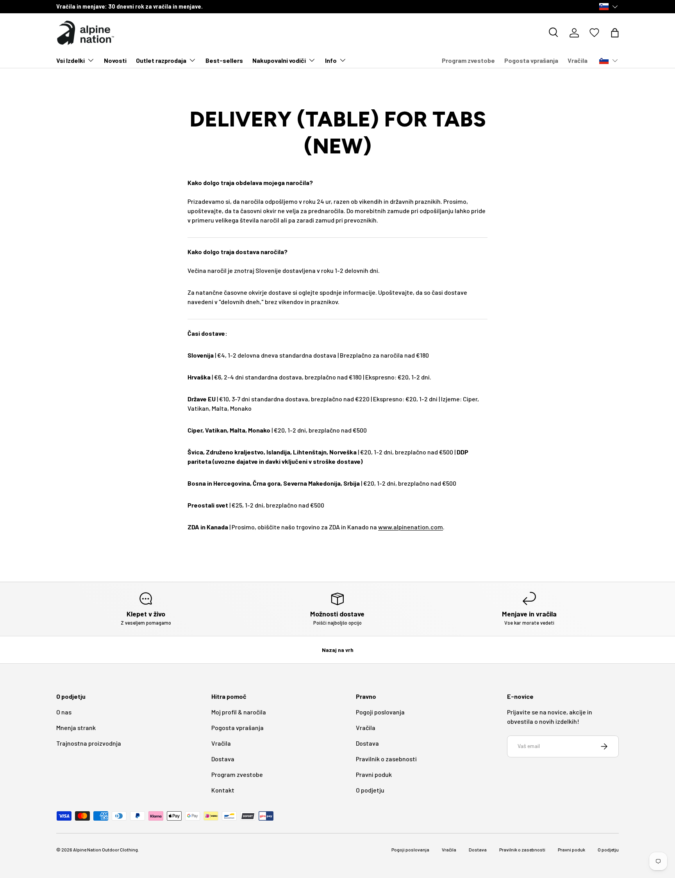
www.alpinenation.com (410, 527)
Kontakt (222, 790)
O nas (63, 712)
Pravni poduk (374, 774)
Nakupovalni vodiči (279, 60)
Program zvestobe (468, 60)
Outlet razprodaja (161, 60)
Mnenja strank (76, 727)
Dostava (222, 758)
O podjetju (370, 790)
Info (331, 60)
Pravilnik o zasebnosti (386, 758)
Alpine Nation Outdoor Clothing (105, 849)
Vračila (578, 60)
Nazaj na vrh (338, 649)
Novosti (115, 60)
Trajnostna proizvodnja (88, 743)
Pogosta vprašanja (531, 60)
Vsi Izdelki (70, 60)
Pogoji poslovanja (380, 712)
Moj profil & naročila (238, 712)
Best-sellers (224, 60)
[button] (615, 33)
